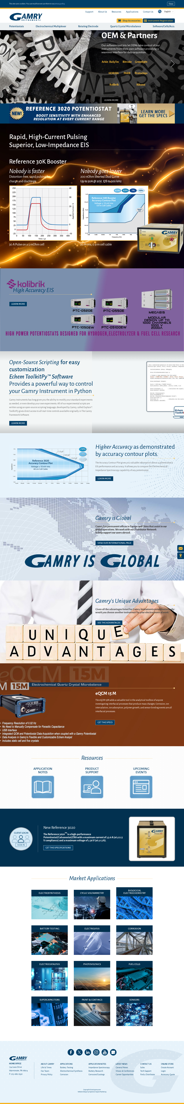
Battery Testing (66, 1067)
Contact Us (148, 12)
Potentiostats (16, 26)
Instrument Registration (160, 20)
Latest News (121, 1064)
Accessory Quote (168, 1074)
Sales (142, 1067)
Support (89, 12)
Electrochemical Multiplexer (51, 26)
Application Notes (97, 1064)
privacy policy (60, 4)
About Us (102, 12)
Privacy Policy (46, 1074)
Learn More (111, 87)
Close (171, 4)
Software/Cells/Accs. (164, 26)
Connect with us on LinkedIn (88, 1052)
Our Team (45, 1071)
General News (122, 1067)
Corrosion (64, 1074)
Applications (132, 12)
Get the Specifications (58, 848)
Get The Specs (105, 722)
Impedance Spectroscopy (99, 1067)
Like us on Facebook (71, 1052)
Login (163, 1071)
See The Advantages (109, 623)
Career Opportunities (124, 1074)
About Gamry (47, 1064)
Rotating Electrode (88, 26)
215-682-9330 (16, 1074)
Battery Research (95, 1071)
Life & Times (46, 1067)
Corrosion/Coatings (96, 1074)
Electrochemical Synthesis (71, 1071)
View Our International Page (114, 543)
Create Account (167, 1067)
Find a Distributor (147, 1074)
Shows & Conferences (125, 1071)
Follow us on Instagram (96, 1052)
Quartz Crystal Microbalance (125, 26)
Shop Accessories (131, 20)
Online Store (167, 1064)
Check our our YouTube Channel (105, 1052)
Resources (116, 12)
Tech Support (145, 1071)
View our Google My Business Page (113, 1052)
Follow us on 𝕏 (79, 1052)
